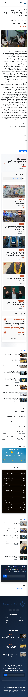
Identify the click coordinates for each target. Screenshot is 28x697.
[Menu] (2, 2)
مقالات (7, 623)
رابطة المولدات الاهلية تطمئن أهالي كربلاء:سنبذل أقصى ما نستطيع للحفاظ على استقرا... (11, 530)
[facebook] (17, 610)
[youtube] (14, 610)
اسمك (26, 130)
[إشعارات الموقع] (5, 2)
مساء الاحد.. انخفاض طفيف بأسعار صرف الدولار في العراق (14, 202)
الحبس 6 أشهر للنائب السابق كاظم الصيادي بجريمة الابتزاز (15, 303)
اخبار (21, 618)
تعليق (26, 140)
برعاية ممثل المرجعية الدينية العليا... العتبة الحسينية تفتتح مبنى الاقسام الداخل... (11, 399)
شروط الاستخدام (16, 690)
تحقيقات (7, 618)
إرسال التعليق (23, 151)
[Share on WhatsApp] (22, 26)
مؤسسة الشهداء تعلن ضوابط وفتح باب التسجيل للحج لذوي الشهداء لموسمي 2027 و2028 (12, 379)
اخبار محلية (21, 620)
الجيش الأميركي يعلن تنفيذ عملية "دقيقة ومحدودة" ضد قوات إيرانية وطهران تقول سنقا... (11, 372)
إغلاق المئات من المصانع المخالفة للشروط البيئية (11, 365)
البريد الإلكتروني (24, 135)
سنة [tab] (11, 178)
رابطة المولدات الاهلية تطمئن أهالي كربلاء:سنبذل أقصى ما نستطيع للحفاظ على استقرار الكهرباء (14, 227)
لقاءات (7, 620)
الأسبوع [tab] (19, 178)
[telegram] (10, 610)
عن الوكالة (23, 690)
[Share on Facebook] (25, 26)
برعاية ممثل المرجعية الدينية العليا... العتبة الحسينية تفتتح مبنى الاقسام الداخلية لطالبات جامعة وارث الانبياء (15, 254)
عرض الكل (4, 164)
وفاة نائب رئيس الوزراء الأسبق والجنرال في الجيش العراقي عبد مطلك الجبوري (14, 279)
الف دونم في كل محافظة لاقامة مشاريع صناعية (11, 393)
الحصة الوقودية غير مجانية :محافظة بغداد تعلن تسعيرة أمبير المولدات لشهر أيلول (11, 354)
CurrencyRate (23, 514)
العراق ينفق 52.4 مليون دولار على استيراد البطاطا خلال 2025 (11, 359)
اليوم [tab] (23, 178)
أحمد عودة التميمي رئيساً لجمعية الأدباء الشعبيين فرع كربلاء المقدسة (14, 328)
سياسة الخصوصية (7, 690)
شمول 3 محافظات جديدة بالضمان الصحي (11, 385)
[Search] (8, 2)
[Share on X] (23, 26)
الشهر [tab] (14, 178)
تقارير (23, 23)
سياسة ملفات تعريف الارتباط (16, 692)
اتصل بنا (8, 692)
